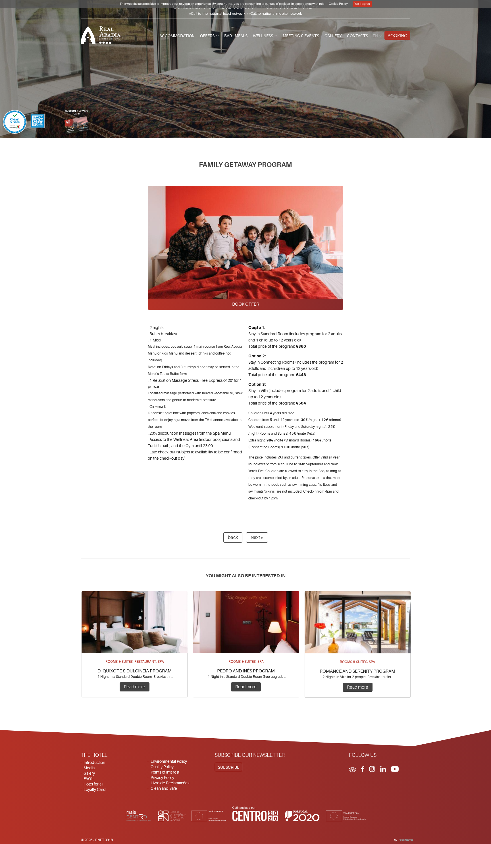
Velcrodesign (405, 839)
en (375, 36)
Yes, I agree (362, 4)
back (233, 537)
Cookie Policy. (339, 4)
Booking (397, 35)
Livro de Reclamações (170, 783)
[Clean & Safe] (24, 122)
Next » (257, 537)
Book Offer (245, 304)
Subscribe (228, 767)
